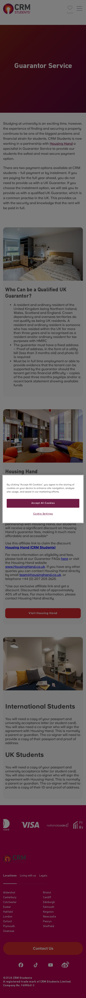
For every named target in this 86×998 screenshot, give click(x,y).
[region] (43, 499)
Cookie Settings (43, 513)
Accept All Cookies (43, 503)
